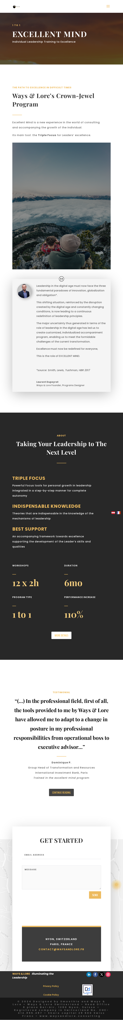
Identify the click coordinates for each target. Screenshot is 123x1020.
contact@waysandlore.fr (61, 949)
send (95, 895)
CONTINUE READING (61, 792)
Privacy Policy (51, 986)
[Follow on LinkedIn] (88, 974)
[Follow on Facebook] (95, 974)
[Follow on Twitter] (101, 974)
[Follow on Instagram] (108, 974)
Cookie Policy (51, 994)
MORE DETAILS (61, 635)
